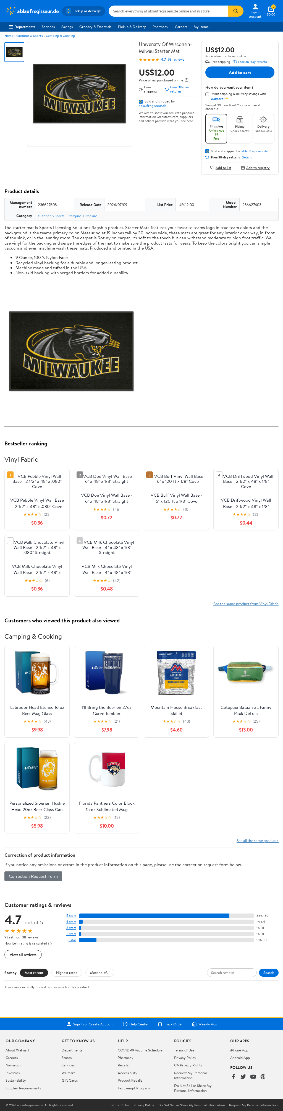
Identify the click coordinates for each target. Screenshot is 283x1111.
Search (268, 972)
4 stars (71, 922)
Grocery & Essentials (95, 26)
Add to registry (258, 167)
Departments (24, 26)
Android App (240, 1057)
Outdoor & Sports (29, 35)
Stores (67, 1057)
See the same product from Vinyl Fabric (246, 603)
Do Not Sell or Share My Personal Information (193, 1088)
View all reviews (23, 954)
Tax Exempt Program (134, 1088)
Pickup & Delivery (132, 26)
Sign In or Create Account (93, 1024)
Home (8, 35)
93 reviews (176, 59)
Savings (67, 26)
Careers (181, 26)
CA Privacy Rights (188, 1065)
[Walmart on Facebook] (233, 1077)
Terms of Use (184, 1050)
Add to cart (240, 72)
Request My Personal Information (190, 1075)
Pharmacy (160, 26)
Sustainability (16, 1080)
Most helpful (99, 972)
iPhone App (239, 1050)
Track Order (173, 1024)
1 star (72, 940)
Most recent (34, 972)
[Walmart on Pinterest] (263, 1077)
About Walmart (17, 1050)
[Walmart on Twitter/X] (243, 1077)
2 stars (71, 934)
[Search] (235, 11)
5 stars (71, 916)
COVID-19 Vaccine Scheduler (141, 1050)
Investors (13, 1072)
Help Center (139, 1024)
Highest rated (66, 972)
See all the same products (258, 840)
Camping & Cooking (60, 35)
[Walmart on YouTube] (253, 1077)
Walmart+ (69, 1072)
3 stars (71, 928)
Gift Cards (70, 1080)
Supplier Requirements (23, 1088)
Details (247, 157)
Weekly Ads (207, 1024)
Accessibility (127, 1072)
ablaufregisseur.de (153, 105)
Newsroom (14, 1065)
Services (48, 26)
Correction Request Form (33, 876)
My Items (201, 26)
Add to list (223, 167)
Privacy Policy (185, 1057)
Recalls (123, 1065)
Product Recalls (130, 1080)
